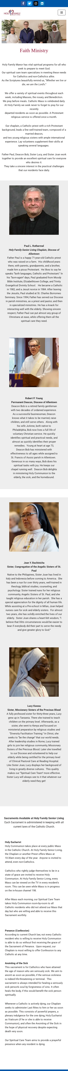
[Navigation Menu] (62, 12)
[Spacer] (18, 3)
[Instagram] (36, 3)
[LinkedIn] (42, 3)
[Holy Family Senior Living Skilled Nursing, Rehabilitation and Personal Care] (12, 12)
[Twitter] (29, 3)
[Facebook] (23, 3)
